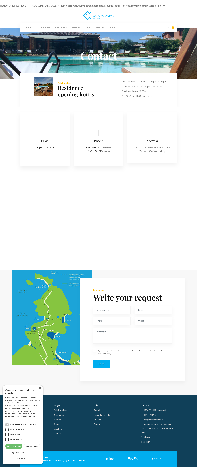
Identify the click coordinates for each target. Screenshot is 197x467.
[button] (22, 453)
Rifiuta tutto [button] (32, 446)
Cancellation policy (102, 415)
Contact (113, 27)
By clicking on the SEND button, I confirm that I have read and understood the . (133, 352)
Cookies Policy (23, 458)
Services (76, 27)
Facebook (145, 437)
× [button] (40, 388)
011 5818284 (150, 415)
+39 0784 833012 (94, 147)
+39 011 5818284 (95, 151)
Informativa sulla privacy (21, 419)
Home (28, 27)
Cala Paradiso (43, 27)
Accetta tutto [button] (14, 446)
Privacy (97, 419)
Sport (88, 27)
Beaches (100, 27)
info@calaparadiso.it (45, 147)
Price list (98, 410)
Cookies (98, 424)
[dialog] (23, 424)
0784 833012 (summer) (155, 410)
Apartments (61, 27)
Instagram (145, 442)
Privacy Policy (104, 354)
